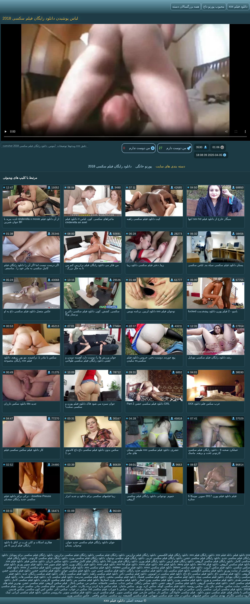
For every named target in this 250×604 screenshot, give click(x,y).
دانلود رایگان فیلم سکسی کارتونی (48, 558)
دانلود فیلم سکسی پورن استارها (119, 579)
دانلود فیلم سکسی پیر (86, 579)
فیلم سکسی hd (98, 589)
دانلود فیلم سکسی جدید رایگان (144, 570)
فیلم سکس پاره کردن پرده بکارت (98, 586)
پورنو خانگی (143, 166)
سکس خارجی (147, 592)
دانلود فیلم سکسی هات (32, 576)
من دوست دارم (176, 148)
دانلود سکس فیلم (34, 561)
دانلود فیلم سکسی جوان (76, 570)
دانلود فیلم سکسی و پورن (218, 579)
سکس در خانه (182, 595)
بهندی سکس (218, 595)
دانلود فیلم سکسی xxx (98, 567)
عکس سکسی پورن (78, 595)
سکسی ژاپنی (204, 589)
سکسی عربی (25, 586)
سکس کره (150, 586)
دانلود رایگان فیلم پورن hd (122, 561)
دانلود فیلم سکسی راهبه (104, 573)
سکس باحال (76, 583)
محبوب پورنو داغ (213, 6)
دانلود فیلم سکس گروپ (218, 567)
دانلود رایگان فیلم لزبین (180, 561)
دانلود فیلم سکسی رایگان (73, 573)
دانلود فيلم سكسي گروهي (235, 564)
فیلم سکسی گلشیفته (135, 595)
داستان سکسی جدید (140, 589)
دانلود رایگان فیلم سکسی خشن (202, 558)
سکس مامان (126, 586)
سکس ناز (162, 592)
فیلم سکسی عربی (103, 592)
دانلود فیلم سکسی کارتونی (56, 579)
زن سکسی (115, 595)
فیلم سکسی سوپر (127, 592)
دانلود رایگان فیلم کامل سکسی (88, 561)
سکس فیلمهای (200, 595)
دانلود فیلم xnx (167, 564)
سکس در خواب (186, 589)
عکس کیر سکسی (66, 586)
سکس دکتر (61, 589)
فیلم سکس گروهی (56, 583)
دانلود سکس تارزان (57, 561)
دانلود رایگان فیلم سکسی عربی (164, 558)
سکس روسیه (195, 586)
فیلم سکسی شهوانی (161, 595)
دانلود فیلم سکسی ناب (60, 576)
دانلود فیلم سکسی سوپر (77, 592)
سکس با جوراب (117, 589)
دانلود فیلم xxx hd (127, 564)
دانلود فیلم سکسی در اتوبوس (165, 573)
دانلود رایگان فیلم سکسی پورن (87, 558)
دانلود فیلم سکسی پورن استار (156, 579)
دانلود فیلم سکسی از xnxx (36, 567)
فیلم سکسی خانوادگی (182, 592)
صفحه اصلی (134, 600)
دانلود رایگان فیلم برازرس (141, 554)
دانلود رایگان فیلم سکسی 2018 (110, 166)
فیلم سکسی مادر (45, 586)
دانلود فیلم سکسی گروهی (212, 583)
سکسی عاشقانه (107, 583)
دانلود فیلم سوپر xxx (56, 564)
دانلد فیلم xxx (224, 554)
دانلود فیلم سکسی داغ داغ (198, 573)
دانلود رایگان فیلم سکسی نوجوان (125, 558)
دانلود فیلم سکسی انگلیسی (207, 570)
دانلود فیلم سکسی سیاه (210, 576)
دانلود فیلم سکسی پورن (188, 579)
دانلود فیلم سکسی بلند (177, 570)
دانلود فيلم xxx (14, 561)
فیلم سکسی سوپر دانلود (211, 592)
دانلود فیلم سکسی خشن (46, 570)
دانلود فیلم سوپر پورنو (30, 564)
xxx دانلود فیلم (241, 554)
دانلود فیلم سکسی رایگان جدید (40, 573)
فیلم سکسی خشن (33, 583)
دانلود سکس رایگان (146, 583)
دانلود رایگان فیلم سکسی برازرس (74, 554)
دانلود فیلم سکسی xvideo (127, 567)
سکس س (91, 583)
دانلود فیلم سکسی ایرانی (227, 589)
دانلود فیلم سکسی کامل (26, 579)
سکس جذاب (126, 583)
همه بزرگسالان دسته (185, 6)
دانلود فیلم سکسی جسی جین (108, 570)
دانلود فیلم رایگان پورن (82, 564)
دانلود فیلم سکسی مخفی (121, 576)
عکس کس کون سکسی (39, 589)
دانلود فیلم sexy (187, 564)
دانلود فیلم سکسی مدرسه (90, 576)
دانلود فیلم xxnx (148, 564)
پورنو (139, 586)
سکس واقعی (99, 595)
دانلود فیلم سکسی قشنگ (151, 576)
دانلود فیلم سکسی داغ (227, 573)
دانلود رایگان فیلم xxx (202, 554)
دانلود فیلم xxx (238, 6)
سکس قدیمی (16, 589)
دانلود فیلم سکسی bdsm (187, 567)
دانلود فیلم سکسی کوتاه (172, 586)
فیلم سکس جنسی (164, 589)
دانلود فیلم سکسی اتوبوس (68, 567)
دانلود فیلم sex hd (207, 564)
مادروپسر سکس (52, 592)
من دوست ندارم (140, 148)
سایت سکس (232, 586)
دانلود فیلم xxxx (106, 564)
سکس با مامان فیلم (238, 592)
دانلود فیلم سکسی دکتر (133, 573)
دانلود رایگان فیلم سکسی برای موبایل (31, 554)
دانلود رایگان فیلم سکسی (110, 554)
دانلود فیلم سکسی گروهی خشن (177, 583)
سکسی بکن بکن (213, 586)
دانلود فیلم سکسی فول (181, 576)
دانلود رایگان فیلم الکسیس (173, 554)
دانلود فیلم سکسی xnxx (158, 567)
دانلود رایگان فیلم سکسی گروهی (214, 561)
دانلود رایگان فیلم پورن (152, 561)
